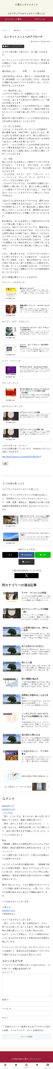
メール (6, 1009)
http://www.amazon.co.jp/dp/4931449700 (20, 457)
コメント (7, 972)
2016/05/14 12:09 (8, 809)
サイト (5, 1018)
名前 (5, 1000)
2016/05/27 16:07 (8, 911)
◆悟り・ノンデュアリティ (14, 46)
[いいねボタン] (5, 463)
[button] (26, 562)
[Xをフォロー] (26, 575)
